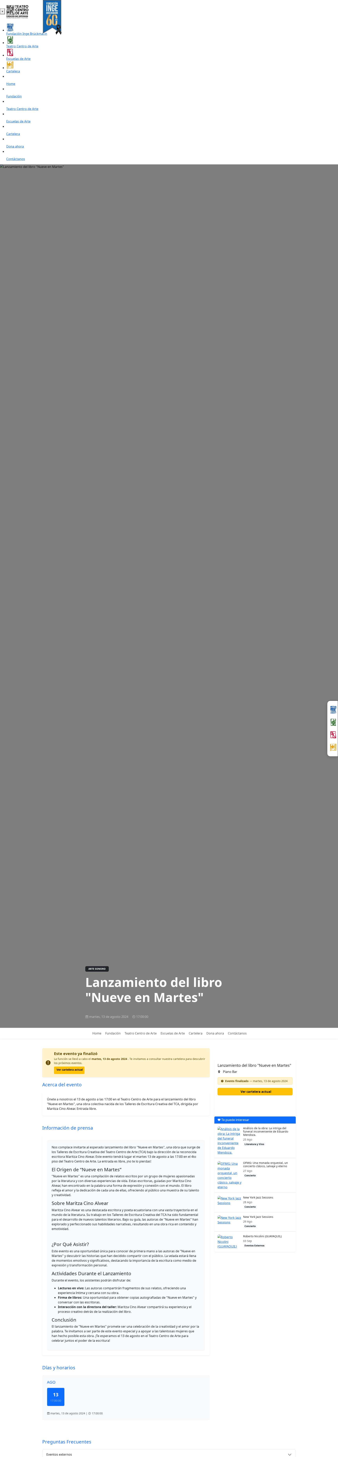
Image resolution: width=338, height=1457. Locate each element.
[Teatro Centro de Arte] (332, 722)
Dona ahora (15, 146)
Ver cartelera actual (70, 1069)
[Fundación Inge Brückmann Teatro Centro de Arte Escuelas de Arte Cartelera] (332, 729)
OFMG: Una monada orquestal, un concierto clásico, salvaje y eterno (265, 1164)
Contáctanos (15, 159)
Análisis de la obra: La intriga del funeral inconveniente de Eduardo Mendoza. (265, 1131)
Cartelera (13, 71)
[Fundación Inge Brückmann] (332, 710)
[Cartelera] (332, 747)
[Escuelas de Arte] (332, 735)
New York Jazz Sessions (258, 1197)
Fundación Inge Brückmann (26, 34)
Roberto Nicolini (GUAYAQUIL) (262, 1236)
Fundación (14, 96)
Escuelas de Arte (18, 59)
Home (10, 84)
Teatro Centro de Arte (22, 46)
